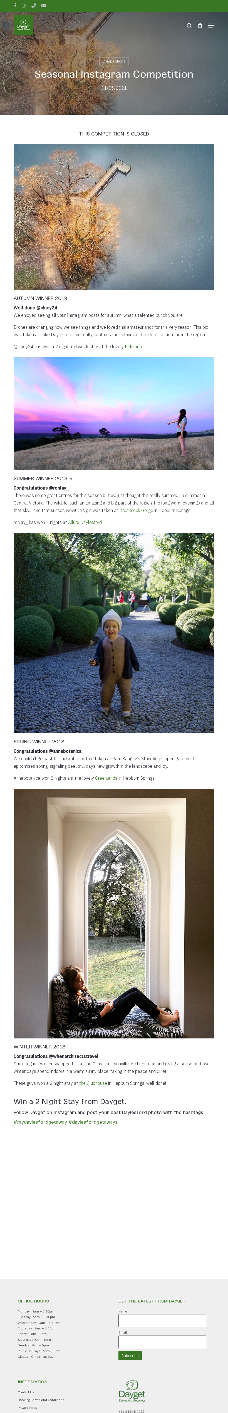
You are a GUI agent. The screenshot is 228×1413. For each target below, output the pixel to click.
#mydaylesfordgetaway (40, 1122)
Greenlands (106, 778)
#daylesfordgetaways (93, 1122)
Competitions (113, 61)
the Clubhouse (93, 1083)
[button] (211, 25)
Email (122, 1332)
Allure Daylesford (85, 522)
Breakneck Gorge (136, 510)
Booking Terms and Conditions (41, 1400)
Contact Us (26, 1392)
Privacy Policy (28, 1408)
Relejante (134, 346)
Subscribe (130, 1355)
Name (122, 1311)
